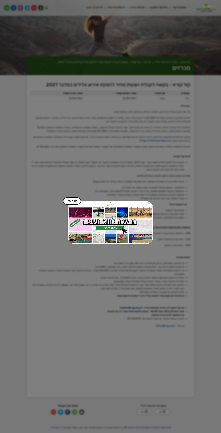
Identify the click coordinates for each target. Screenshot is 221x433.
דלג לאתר (70, 199)
